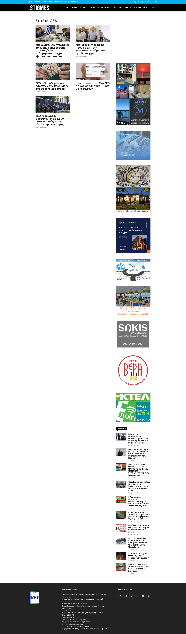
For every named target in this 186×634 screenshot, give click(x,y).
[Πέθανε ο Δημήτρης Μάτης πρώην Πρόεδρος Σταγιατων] (121, 556)
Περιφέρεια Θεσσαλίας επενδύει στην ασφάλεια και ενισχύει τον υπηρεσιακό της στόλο (139, 486)
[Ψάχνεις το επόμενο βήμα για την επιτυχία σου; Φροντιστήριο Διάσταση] (121, 567)
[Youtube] (156, 2)
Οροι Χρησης (58, 2)
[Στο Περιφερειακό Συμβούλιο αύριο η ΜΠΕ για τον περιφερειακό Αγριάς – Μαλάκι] (121, 515)
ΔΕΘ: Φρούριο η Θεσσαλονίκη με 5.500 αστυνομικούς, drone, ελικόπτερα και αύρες (50, 120)
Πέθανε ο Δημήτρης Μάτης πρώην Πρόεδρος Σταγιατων (138, 555)
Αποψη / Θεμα (103, 8)
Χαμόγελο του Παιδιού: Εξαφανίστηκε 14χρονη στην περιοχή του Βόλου (139, 528)
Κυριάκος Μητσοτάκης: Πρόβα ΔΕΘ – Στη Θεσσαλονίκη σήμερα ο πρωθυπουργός (90, 49)
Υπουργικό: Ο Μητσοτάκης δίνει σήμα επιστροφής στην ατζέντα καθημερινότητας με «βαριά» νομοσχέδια (52, 50)
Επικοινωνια (48, 2)
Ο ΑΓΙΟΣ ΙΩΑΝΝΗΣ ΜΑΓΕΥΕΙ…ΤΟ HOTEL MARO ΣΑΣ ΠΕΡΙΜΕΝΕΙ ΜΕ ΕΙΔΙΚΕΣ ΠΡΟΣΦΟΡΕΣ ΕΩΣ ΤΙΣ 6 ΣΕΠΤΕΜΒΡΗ (138, 470)
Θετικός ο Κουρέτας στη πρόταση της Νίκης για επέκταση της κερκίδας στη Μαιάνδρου (138, 542)
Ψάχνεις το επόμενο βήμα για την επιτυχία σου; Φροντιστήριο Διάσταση (138, 567)
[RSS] (148, 2)
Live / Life (91, 8)
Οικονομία (39, 79)
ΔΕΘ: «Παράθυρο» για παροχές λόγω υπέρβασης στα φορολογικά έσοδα (52, 85)
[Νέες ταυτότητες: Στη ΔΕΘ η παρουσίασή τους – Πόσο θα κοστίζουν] (93, 71)
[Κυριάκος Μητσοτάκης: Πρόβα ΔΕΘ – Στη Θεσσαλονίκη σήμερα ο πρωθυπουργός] (93, 33)
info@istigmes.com (73, 617)
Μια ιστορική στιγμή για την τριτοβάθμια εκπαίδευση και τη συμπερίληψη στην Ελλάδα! (138, 453)
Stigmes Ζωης (140, 8)
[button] (135, 2)
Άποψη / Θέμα (40, 41)
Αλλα (152, 8)
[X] (152, 2)
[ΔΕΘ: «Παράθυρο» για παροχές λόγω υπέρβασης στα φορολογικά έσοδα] (53, 71)
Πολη (114, 8)
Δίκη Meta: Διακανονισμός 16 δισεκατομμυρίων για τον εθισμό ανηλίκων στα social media (138, 438)
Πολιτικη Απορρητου (72, 2)
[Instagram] (141, 2)
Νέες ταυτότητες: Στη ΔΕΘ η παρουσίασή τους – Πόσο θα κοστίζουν (93, 85)
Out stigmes (124, 8)
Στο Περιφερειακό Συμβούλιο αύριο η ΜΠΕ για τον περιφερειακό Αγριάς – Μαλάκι (139, 515)
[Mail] (145, 2)
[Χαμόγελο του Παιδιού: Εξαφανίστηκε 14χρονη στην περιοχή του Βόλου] (121, 528)
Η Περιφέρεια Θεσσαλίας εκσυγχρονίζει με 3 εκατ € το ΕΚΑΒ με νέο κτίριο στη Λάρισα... (138, 501)
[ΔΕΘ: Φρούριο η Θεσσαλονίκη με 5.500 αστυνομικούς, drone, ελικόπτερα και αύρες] (53, 104)
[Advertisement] (133, 45)
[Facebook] (138, 2)
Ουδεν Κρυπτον (78, 8)
